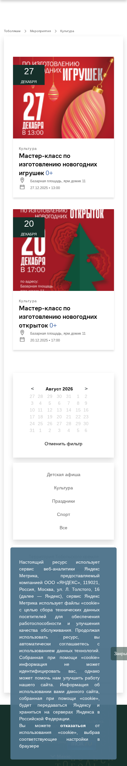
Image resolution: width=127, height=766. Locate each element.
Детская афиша (63, 474)
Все (63, 527)
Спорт (63, 514)
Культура (63, 487)
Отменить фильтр (63, 443)
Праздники (63, 501)
